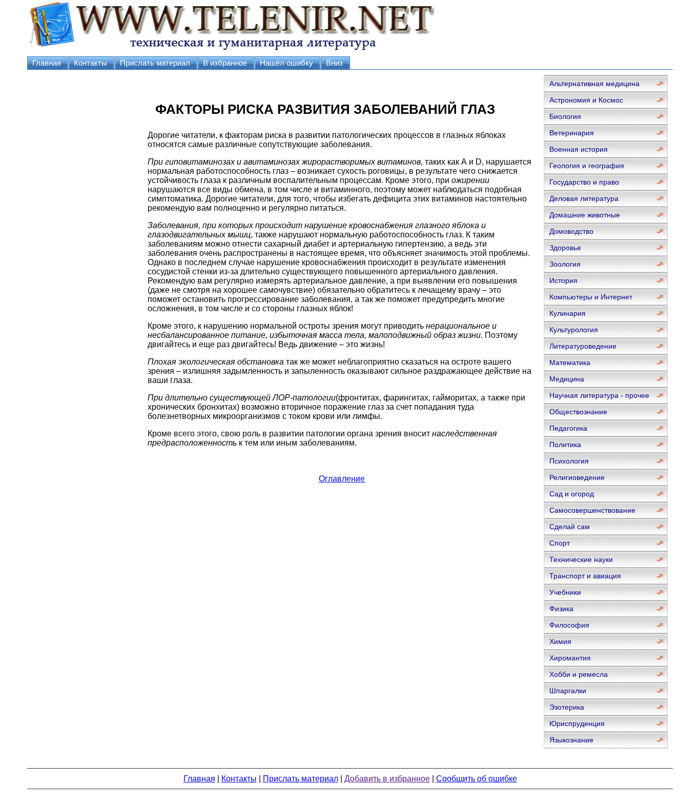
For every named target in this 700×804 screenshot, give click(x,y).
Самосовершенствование (592, 510)
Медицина (566, 379)
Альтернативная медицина (594, 83)
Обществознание (578, 412)
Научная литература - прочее (599, 395)
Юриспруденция (577, 723)
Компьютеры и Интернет (590, 297)
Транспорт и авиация (585, 576)
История (563, 280)
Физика (561, 609)
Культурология (573, 330)
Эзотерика (566, 707)
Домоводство (571, 231)
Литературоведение (582, 346)
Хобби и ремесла (578, 674)
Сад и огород (571, 494)
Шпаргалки (567, 691)
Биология (565, 116)
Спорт (559, 543)
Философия (569, 625)
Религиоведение (577, 477)
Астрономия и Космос (586, 100)
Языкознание (571, 740)
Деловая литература (584, 198)
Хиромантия (570, 658)
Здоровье (565, 248)
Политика (565, 444)
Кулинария (567, 313)
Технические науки (581, 559)
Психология (569, 461)
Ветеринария (571, 133)
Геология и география (586, 166)
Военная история (578, 149)
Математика (569, 362)
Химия (560, 641)
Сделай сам (569, 526)
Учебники (565, 592)
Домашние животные (584, 215)
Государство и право (584, 182)
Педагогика (568, 428)
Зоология (565, 264)
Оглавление (342, 478)
